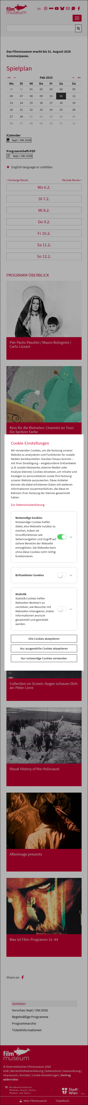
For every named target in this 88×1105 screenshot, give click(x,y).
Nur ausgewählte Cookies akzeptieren (44, 648)
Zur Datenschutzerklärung (27, 505)
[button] (71, 537)
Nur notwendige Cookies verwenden (44, 658)
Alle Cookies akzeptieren (44, 639)
